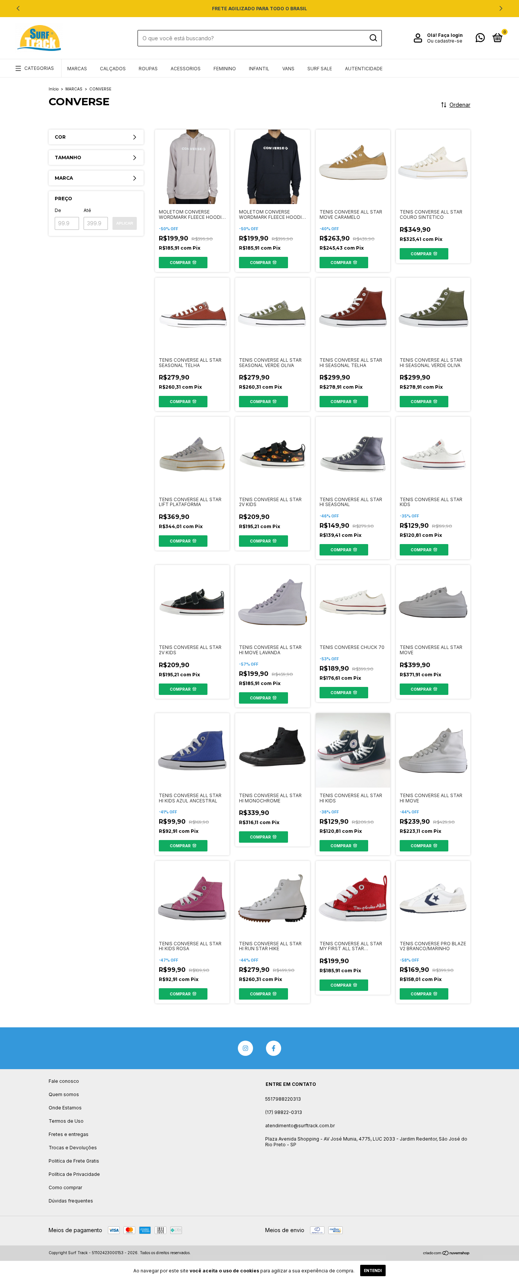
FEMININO (225, 68)
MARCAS (77, 68)
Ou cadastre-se (444, 41)
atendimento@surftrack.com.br (300, 1125)
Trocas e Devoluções (73, 1147)
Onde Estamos (65, 1108)
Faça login (450, 35)
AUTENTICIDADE (364, 68)
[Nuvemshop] (446, 1253)
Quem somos (64, 1094)
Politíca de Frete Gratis (74, 1161)
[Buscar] (373, 38)
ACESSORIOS (186, 68)
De (58, 210)
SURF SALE (319, 68)
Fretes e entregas (69, 1134)
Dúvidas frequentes (71, 1201)
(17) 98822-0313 (283, 1112)
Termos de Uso (66, 1121)
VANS (288, 68)
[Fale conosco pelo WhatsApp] (480, 39)
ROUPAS (148, 68)
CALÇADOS (113, 68)
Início (54, 89)
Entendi (373, 1270)
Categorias (39, 68)
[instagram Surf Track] (245, 1048)
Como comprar (65, 1187)
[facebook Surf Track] (273, 1048)
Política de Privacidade (74, 1174)
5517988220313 (283, 1099)
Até (87, 210)
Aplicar (124, 223)
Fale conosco (64, 1081)
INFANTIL (259, 68)
